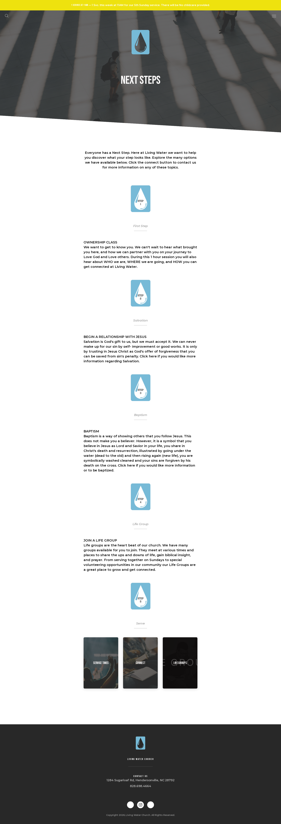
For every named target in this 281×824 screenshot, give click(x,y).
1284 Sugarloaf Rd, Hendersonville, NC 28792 (140, 780)
